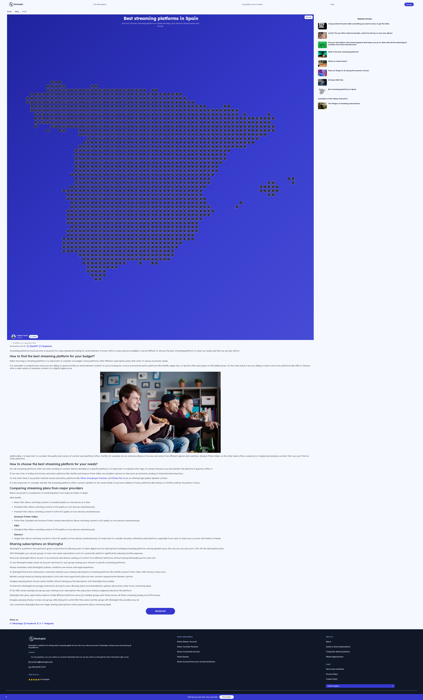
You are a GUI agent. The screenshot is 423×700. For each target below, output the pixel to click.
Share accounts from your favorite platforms (196, 662)
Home (9, 12)
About (328, 642)
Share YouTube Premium (187, 647)
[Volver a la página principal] (16, 4)
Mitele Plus (117, 478)
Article (24, 12)
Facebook (31, 623)
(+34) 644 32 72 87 (38, 667)
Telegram (49, 623)
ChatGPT (34, 346)
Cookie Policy (331, 679)
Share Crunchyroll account (188, 652)
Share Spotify (183, 657)
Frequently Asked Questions (338, 652)
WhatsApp (17, 623)
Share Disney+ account (187, 642)
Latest (34, 336)
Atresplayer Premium (97, 478)
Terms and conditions (335, 669)
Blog (17, 12)
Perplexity (46, 346)
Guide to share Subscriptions (338, 647)
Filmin (83, 478)
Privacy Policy (332, 674)
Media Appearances (334, 657)
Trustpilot (45, 679)
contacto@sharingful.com (42, 662)
